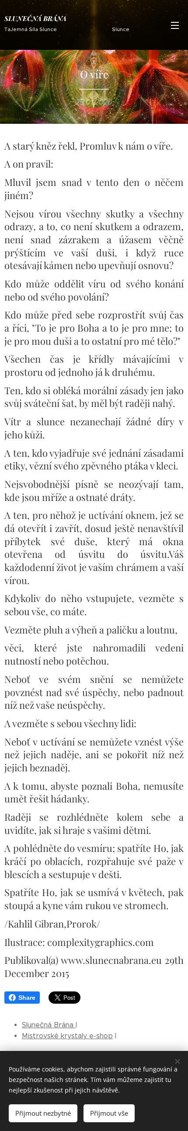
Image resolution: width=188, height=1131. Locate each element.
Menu (175, 25)
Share (26, 997)
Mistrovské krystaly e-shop (67, 1036)
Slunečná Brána (49, 1025)
